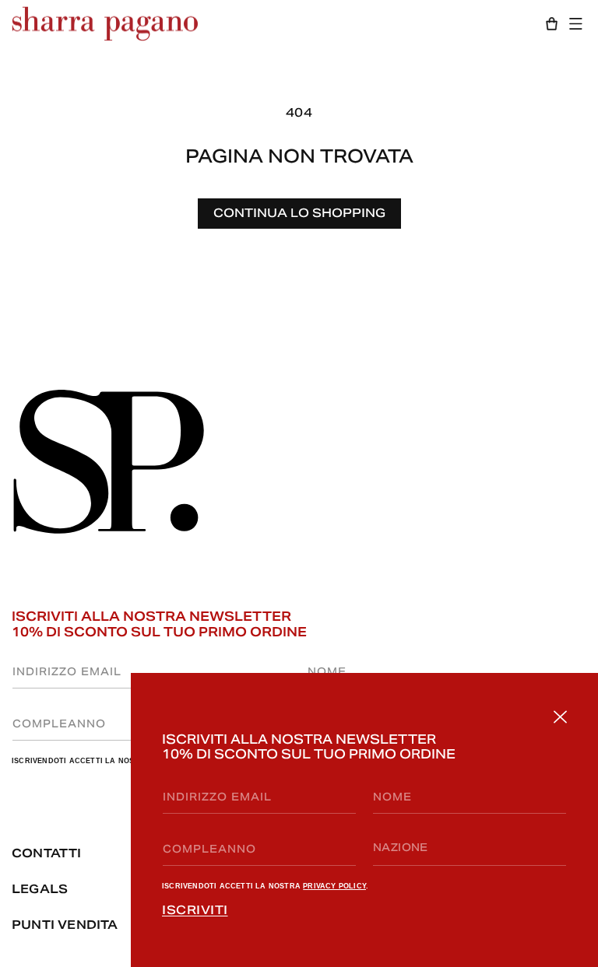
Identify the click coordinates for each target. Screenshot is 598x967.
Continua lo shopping (299, 212)
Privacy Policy (334, 886)
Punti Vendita (65, 924)
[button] (579, 23)
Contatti (47, 853)
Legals (40, 888)
